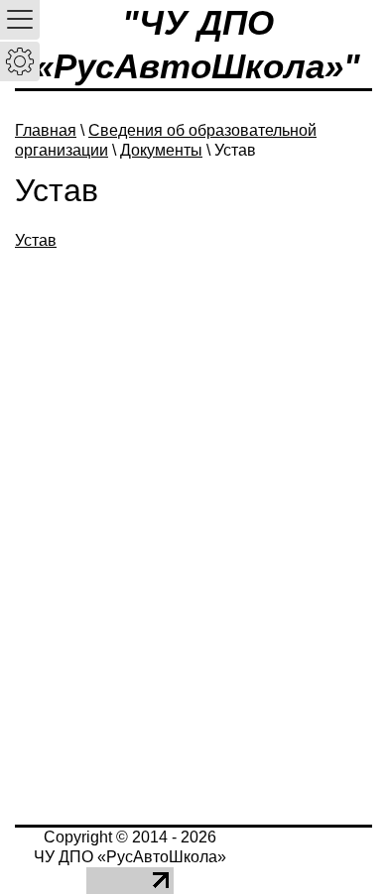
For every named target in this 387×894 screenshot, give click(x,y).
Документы (161, 150)
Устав (36, 240)
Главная (45, 130)
